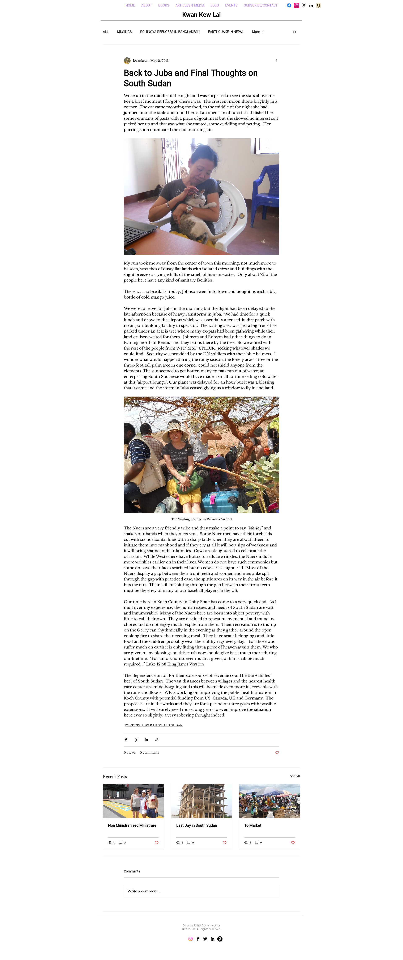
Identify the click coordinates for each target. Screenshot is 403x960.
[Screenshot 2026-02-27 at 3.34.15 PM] (318, 5)
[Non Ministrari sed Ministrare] (133, 801)
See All (295, 776)
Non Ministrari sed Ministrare (132, 825)
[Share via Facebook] (126, 740)
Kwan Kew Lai (201, 14)
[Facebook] (289, 5)
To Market (252, 825)
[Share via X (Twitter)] (136, 740)
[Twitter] (205, 939)
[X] (303, 5)
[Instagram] (296, 5)
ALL (106, 32)
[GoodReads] (219, 939)
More (256, 32)
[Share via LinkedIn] (146, 740)
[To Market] (269, 801)
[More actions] (276, 60)
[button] (295, 32)
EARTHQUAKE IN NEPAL (226, 32)
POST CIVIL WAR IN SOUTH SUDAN (154, 725)
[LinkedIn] (311, 5)
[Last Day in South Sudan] (201, 801)
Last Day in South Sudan (196, 825)
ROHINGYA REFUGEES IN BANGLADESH (170, 32)
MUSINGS (124, 32)
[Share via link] (157, 740)
